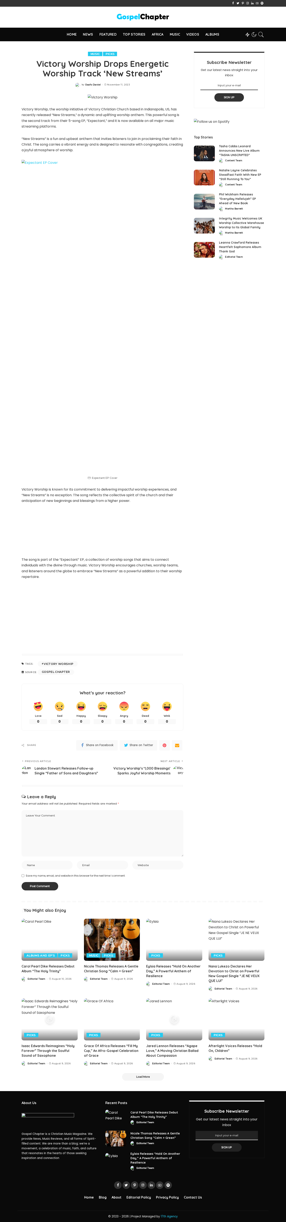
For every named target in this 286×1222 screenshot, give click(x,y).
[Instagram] (247, 3)
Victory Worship (58, 663)
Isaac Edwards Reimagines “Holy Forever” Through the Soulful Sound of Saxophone (48, 1051)
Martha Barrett (234, 209)
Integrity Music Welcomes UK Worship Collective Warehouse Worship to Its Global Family (241, 223)
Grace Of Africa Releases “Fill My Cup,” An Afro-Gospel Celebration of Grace (111, 1051)
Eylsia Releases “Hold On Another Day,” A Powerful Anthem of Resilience (173, 971)
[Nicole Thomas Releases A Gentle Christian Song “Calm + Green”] (112, 940)
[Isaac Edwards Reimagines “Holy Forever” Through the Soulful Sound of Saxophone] (50, 1019)
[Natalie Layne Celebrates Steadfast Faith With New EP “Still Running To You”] (204, 177)
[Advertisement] (102, 615)
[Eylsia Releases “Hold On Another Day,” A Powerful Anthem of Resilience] (174, 940)
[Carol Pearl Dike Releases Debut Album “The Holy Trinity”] (50, 940)
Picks (110, 54)
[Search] (261, 34)
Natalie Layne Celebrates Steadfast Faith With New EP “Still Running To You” (240, 174)
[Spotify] (262, 3)
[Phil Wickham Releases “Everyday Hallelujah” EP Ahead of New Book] (204, 201)
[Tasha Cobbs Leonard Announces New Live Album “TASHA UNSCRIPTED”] (204, 153)
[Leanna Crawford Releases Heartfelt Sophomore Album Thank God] (204, 250)
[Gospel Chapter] (143, 17)
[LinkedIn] (252, 3)
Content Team (233, 160)
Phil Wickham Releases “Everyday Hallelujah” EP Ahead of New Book (237, 198)
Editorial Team (234, 257)
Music (95, 54)
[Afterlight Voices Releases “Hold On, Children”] (237, 1019)
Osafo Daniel (93, 85)
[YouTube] (257, 3)
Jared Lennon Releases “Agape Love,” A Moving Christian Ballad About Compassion (172, 1051)
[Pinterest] (242, 3)
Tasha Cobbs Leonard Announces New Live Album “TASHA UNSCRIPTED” (239, 150)
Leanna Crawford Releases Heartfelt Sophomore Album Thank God (240, 247)
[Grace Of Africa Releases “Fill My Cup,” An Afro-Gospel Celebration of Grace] (112, 1019)
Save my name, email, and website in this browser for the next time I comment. (75, 875)
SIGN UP (229, 97)
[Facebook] (233, 3)
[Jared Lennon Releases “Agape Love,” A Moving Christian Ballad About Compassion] (174, 1019)
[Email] (177, 745)
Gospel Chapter (56, 671)
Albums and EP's (41, 955)
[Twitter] (238, 3)
